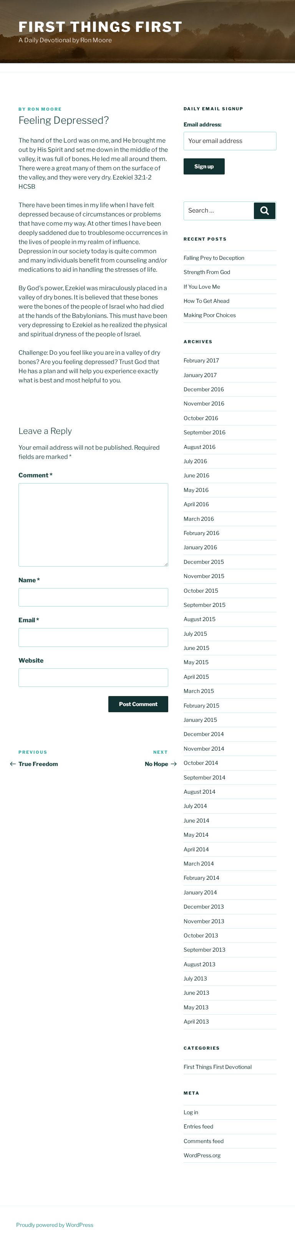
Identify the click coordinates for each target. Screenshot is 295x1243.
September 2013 (204, 949)
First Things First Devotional (218, 1067)
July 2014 (195, 806)
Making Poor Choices (210, 315)
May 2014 (196, 834)
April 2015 (196, 676)
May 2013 (196, 1007)
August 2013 (199, 964)
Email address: (203, 124)
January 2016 (200, 547)
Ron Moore (45, 109)
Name (29, 580)
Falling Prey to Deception (214, 257)
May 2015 (196, 662)
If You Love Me (202, 286)
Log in (191, 1112)
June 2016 (196, 475)
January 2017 (200, 375)
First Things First (100, 26)
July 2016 (195, 461)
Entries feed (198, 1126)
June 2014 (196, 820)
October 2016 (201, 418)
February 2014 (201, 877)
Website (30, 660)
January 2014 (200, 892)
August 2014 (199, 791)
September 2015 (204, 605)
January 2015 (200, 719)
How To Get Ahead (206, 300)
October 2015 (201, 590)
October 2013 (201, 935)
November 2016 (204, 403)
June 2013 (196, 992)
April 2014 (196, 849)
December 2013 (204, 906)
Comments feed (204, 1141)
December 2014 (204, 734)
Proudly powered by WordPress (54, 1224)
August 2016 (199, 447)
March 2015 (199, 691)
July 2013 (195, 978)
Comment (35, 475)
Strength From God (207, 272)
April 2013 (196, 1021)
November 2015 (204, 576)
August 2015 (199, 619)
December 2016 (204, 389)
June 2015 (196, 648)
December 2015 (204, 561)
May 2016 (196, 490)
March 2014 (199, 863)
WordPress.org (202, 1155)
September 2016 (204, 432)
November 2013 (204, 921)
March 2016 (199, 518)
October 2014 (201, 762)
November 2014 (204, 748)
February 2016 (201, 533)
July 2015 (195, 633)
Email (28, 620)
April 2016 (196, 504)
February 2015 (201, 705)
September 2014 (204, 777)
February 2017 (201, 360)
